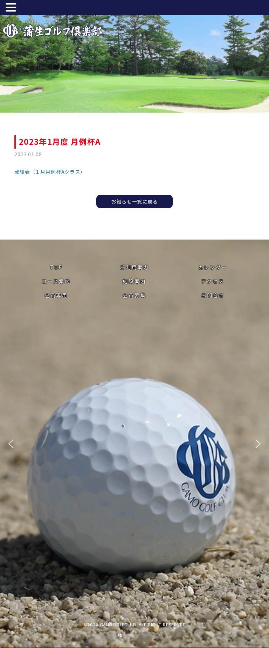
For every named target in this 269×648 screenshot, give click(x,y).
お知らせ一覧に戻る (134, 201)
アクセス (212, 281)
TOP (56, 267)
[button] (10, 443)
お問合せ (213, 295)
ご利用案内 (134, 267)
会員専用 (56, 295)
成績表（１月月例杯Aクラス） (49, 171)
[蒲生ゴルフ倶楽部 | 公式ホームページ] (52, 31)
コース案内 (56, 281)
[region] (134, 444)
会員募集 (134, 295)
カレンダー (213, 267)
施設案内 (134, 281)
